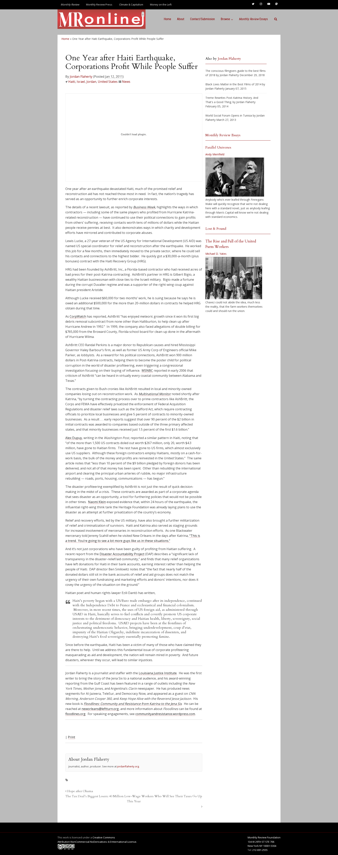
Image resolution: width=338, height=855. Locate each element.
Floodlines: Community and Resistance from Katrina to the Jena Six (133, 704)
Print (71, 737)
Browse (225, 19)
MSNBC (147, 370)
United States (108, 81)
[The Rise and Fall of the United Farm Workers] (233, 278)
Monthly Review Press (99, 4)
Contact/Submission (202, 19)
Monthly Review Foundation (264, 837)
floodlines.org (75, 714)
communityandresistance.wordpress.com (165, 714)
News (126, 81)
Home (167, 19)
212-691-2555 (260, 850)
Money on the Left (161, 4)
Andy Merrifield (214, 154)
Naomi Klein (97, 502)
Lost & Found (215, 228)
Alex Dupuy (73, 438)
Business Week (144, 207)
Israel (81, 81)
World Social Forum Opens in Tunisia (228, 115)
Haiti (71, 81)
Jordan (91, 81)
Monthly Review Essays (222, 135)
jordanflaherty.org (128, 766)
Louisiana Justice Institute (158, 673)
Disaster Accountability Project (122, 554)
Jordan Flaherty (81, 76)
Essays (253, 19)
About (180, 19)
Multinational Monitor (155, 394)
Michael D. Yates (216, 254)
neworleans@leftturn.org (100, 709)
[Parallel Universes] (234, 177)
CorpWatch (78, 316)
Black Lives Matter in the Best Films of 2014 (233, 84)
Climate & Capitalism (131, 4)
